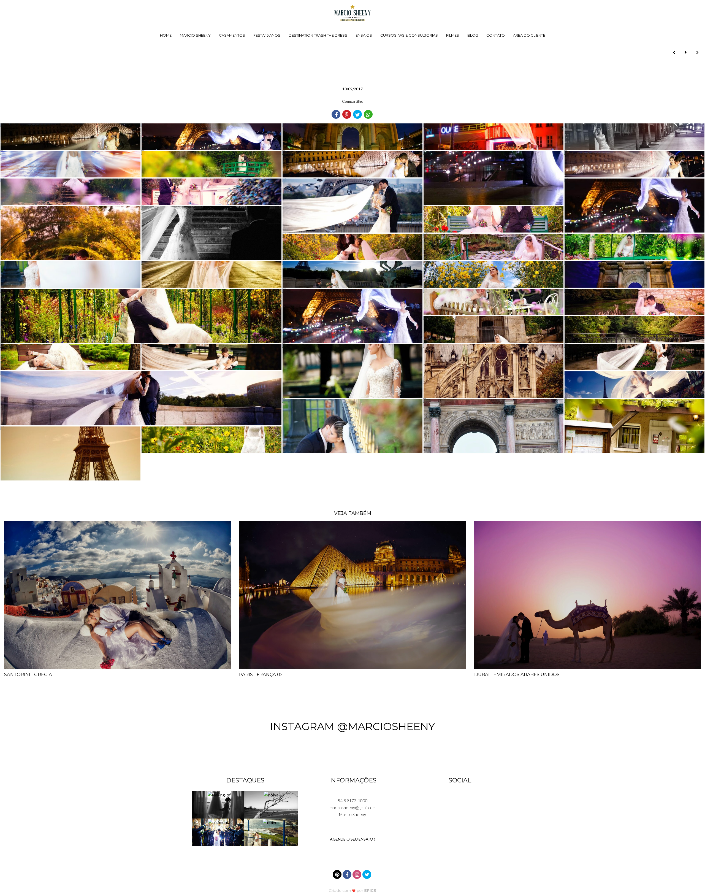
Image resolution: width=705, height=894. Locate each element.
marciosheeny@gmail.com (353, 807)
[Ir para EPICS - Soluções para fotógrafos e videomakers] (352, 890)
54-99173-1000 (353, 800)
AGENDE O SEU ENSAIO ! (352, 839)
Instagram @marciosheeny (352, 726)
